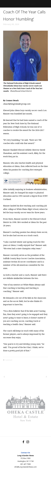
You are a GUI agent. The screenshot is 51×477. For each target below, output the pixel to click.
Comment (8, 360)
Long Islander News (25, 4)
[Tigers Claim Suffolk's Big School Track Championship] (14, 377)
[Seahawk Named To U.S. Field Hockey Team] (37, 377)
